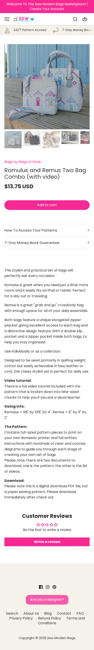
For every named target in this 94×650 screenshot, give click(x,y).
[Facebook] (41, 586)
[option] (47, 86)
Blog (48, 613)
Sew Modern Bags (61, 638)
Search (12, 613)
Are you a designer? (47, 599)
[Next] (84, 86)
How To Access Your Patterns (30, 230)
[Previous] (9, 86)
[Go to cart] (84, 19)
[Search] (75, 19)
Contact (64, 613)
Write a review (47, 541)
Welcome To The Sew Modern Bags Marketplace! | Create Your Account (47, 6)
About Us (31, 613)
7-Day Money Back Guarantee (31, 242)
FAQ (80, 613)
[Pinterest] (54, 586)
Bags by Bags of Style (22, 161)
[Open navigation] (6, 19)
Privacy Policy (21, 618)
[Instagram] (47, 586)
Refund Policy (49, 618)
